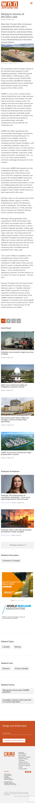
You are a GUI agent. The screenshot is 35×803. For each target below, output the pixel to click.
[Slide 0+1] (12, 600)
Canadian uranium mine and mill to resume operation (17, 701)
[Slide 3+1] (22, 600)
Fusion (20, 767)
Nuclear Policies (23, 759)
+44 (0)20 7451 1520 (10, 784)
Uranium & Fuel (23, 762)
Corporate (21, 760)
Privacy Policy (18, 796)
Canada (6, 647)
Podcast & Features (24, 765)
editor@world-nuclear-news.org (9, 782)
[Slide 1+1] (15, 600)
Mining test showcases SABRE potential (16, 691)
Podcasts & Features (5, 502)
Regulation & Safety (24, 757)
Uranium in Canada (11, 561)
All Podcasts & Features (17, 545)
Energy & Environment (22, 753)
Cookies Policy (26, 796)
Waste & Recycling (24, 764)
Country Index (22, 769)
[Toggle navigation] (31, 3)
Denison (6, 669)
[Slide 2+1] (19, 600)
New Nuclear (22, 755)
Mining (18, 647)
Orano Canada (21, 669)
